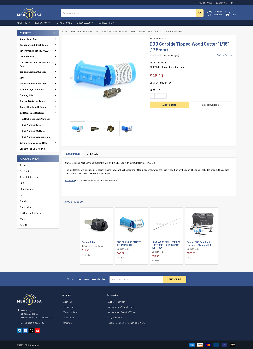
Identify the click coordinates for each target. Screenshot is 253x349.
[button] (211, 105)
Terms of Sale (63, 22)
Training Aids (26, 95)
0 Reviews (92, 153)
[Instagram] (19, 330)
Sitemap (67, 322)
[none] (105, 78)
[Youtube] (37, 330)
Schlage (23, 165)
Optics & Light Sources (31, 89)
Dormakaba (25, 207)
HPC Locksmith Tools (30, 213)
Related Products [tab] (73, 201)
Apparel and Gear (28, 39)
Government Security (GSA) (33, 50)
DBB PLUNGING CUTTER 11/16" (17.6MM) (129, 243)
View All (23, 225)
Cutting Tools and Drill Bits (33, 142)
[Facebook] (25, 330)
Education (41, 22)
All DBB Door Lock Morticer (36, 118)
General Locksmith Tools (32, 106)
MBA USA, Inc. (26, 189)
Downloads (84, 22)
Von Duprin (24, 171)
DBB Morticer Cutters (33, 130)
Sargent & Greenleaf (29, 177)
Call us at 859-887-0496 (32, 322)
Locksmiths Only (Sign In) (32, 148)
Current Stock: (160, 82)
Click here (70, 180)
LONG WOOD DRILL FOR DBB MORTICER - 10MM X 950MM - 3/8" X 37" (166, 245)
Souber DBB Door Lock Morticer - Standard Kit (199, 243)
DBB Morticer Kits (31, 124)
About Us (22, 22)
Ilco (21, 195)
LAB (21, 183)
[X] (31, 330)
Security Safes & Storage (32, 83)
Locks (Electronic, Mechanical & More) (36, 64)
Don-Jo (23, 201)
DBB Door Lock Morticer (31, 112)
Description (72, 153)
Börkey (22, 219)
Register (232, 2)
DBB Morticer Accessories (36, 136)
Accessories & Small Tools (33, 44)
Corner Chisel (89, 242)
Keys (22, 77)
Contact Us (105, 22)
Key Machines (26, 56)
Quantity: (155, 89)
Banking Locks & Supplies (33, 71)
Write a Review (224, 55)
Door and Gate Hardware (32, 101)
